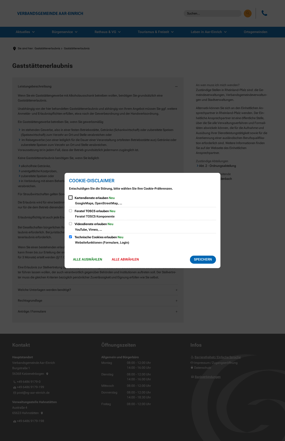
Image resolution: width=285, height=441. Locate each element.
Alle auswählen (87, 259)
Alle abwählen (125, 259)
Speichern (203, 259)
